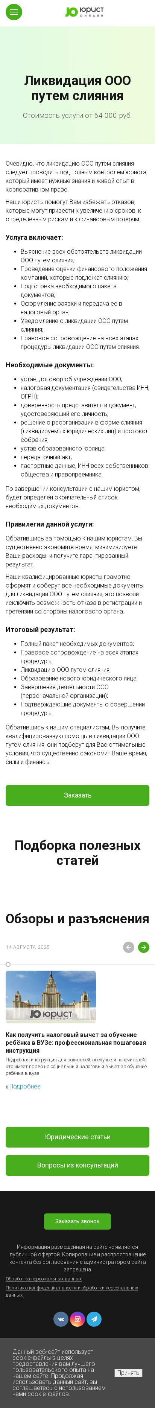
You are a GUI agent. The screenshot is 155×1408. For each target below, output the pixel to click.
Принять (128, 1372)
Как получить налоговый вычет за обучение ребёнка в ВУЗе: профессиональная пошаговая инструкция (76, 1042)
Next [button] (143, 947)
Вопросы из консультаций (77, 1165)
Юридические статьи (78, 1137)
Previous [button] (128, 947)
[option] (77, 72)
